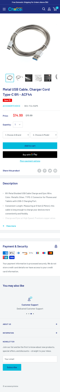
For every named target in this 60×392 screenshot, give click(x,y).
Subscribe (12, 367)
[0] (55, 9)
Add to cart (30, 145)
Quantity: (7, 124)
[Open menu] (4, 9)
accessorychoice (11, 106)
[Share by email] (55, 170)
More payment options (30, 161)
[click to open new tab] (10, 78)
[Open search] (43, 9)
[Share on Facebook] (39, 170)
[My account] (49, 9)
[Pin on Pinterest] (45, 170)
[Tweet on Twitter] (50, 170)
